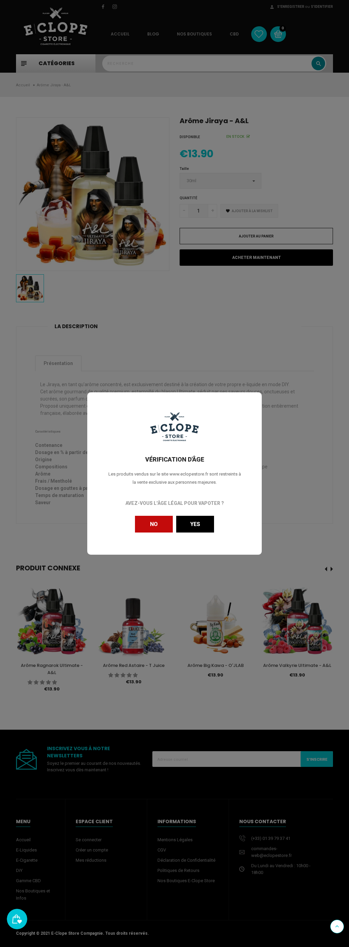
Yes (195, 524)
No (154, 524)
